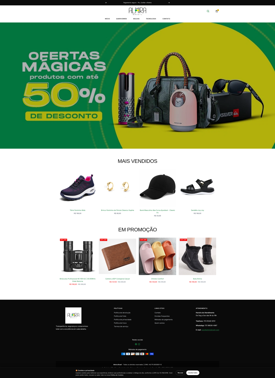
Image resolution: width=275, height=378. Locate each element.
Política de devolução (122, 313)
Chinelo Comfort (157, 279)
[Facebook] (136, 345)
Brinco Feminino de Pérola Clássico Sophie (117, 210)
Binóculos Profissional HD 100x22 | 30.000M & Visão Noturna (77, 280)
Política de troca (120, 323)
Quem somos (121, 19)
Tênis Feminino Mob (77, 210)
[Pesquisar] (208, 11)
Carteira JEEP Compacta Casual (117, 279)
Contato (166, 19)
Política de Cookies (117, 375)
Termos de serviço (121, 326)
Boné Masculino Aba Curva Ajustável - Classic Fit (157, 211)
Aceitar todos (192, 373)
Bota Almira (197, 279)
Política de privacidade (122, 320)
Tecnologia (151, 19)
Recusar (180, 373)
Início (107, 19)
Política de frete (120, 316)
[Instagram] (139, 345)
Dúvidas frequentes (162, 316)
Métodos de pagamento (164, 320)
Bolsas (136, 19)
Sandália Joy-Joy (197, 210)
